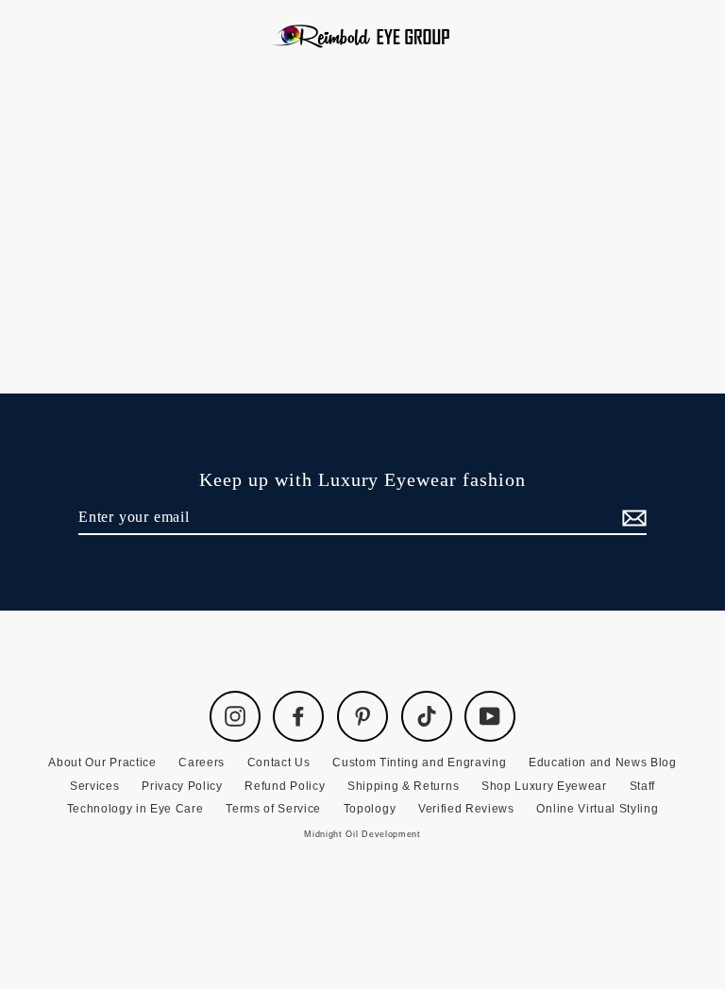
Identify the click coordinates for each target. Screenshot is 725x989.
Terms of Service (273, 808)
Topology (370, 808)
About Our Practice (102, 762)
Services (94, 786)
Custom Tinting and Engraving (419, 762)
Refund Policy (284, 786)
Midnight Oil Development (362, 834)
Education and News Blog (603, 762)
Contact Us (279, 762)
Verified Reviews (466, 808)
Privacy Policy (182, 786)
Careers (201, 762)
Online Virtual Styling (597, 808)
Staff (642, 786)
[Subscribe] (631, 517)
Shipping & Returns (403, 786)
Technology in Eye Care (135, 808)
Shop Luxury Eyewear (544, 786)
